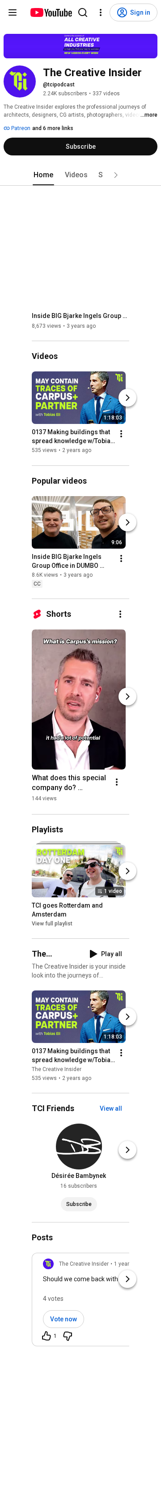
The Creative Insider (56, 1069)
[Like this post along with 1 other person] (46, 1336)
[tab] (43, 175)
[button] (116, 175)
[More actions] (121, 434)
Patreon (20, 128)
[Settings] (100, 12)
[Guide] (12, 12)
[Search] (82, 12)
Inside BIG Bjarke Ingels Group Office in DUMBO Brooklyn (81, 315)
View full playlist (52, 924)
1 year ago (127, 1264)
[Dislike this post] (67, 1336)
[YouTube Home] (50, 12)
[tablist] (80, 175)
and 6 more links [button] (52, 128)
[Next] (127, 398)
